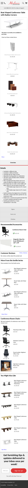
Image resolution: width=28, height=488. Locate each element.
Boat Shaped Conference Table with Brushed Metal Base (20, 382)
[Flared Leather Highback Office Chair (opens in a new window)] (6, 359)
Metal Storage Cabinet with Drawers (12, 54)
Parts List (13, 214)
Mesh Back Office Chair (19, 330)
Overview (13, 162)
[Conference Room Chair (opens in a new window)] (5, 236)
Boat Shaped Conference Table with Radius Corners (20, 270)
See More (4, 449)
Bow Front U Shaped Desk (12, 132)
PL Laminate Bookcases (12, 93)
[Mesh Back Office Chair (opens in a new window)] (6, 336)
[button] (18, 470)
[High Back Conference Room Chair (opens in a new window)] (6, 371)
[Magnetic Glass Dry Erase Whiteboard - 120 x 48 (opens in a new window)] (6, 246)
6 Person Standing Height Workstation (12, 113)
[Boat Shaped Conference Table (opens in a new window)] (6, 408)
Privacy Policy (10, 485)
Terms (16, 485)
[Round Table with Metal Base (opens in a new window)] (6, 287)
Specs (13, 209)
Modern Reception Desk (12, 152)
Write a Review (23, 253)
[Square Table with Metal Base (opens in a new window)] (6, 310)
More (3, 157)
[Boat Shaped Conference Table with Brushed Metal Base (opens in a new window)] (6, 385)
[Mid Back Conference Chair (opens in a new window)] (6, 347)
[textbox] (5, 470)
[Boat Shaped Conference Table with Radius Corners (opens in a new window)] (6, 274)
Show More (4, 314)
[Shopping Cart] (26, 3)
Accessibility (3, 485)
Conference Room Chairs (10, 319)
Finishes (13, 219)
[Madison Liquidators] (14, 4)
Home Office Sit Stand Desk (12, 74)
